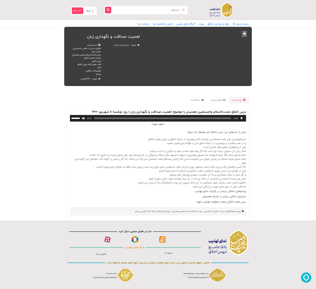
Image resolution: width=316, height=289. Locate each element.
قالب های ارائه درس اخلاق (89, 64)
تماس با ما (101, 254)
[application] (158, 118)
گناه (99, 67)
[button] (240, 24)
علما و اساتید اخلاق (92, 58)
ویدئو (98, 74)
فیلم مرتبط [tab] (217, 100)
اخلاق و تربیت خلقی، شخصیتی (87, 48)
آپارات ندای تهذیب (205, 191)
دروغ (169, 211)
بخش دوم (96, 51)
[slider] (76, 118)
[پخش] (241, 118)
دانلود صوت (158, 124)
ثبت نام (77, 10)
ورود (88, 10)
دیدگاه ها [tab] (196, 100)
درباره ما (168, 253)
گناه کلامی (146, 211)
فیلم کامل (96, 61)
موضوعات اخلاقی (93, 70)
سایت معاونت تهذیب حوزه (211, 202)
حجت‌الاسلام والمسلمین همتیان (86, 54)
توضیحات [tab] (237, 100)
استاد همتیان (211, 196)
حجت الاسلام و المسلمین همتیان (187, 211)
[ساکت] (83, 118)
